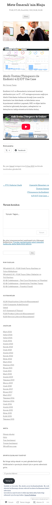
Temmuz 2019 (8, 380)
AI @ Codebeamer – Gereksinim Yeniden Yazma (23, 283)
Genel (11, 166)
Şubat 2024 (7, 338)
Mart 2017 (7, 395)
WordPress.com (10, 446)
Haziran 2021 (8, 365)
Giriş (5, 437)
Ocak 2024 (7, 341)
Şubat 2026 (7, 335)
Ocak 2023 (7, 350)
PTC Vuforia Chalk (12, 185)
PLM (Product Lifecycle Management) (18, 314)
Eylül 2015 (7, 416)
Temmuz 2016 (8, 398)
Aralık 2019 (8, 377)
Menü (26, 16)
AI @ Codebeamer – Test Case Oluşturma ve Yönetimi (25, 280)
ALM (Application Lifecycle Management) (21, 302)
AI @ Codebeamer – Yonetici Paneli (18, 286)
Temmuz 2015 (8, 419)
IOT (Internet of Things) (13, 311)
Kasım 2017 (8, 389)
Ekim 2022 (7, 359)
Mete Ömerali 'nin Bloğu (26, 5)
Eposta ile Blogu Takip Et (14, 455)
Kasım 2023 (8, 347)
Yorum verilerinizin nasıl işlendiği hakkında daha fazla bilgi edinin (23, 243)
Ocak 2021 (7, 371)
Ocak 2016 (7, 404)
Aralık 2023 (8, 344)
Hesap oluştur (9, 434)
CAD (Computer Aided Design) (16, 305)
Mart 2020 (7, 374)
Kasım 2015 (8, 410)
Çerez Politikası (30, 495)
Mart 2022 (7, 362)
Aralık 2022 (8, 353)
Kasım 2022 (8, 356)
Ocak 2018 (7, 386)
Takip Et (8, 481)
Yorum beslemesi (10, 443)
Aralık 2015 (8, 407)
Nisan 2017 (7, 392)
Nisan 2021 (7, 368)
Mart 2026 (7, 332)
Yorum (41, 232)
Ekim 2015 (7, 413)
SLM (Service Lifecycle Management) (18, 317)
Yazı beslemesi (9, 440)
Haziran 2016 (8, 401)
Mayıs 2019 (8, 383)
